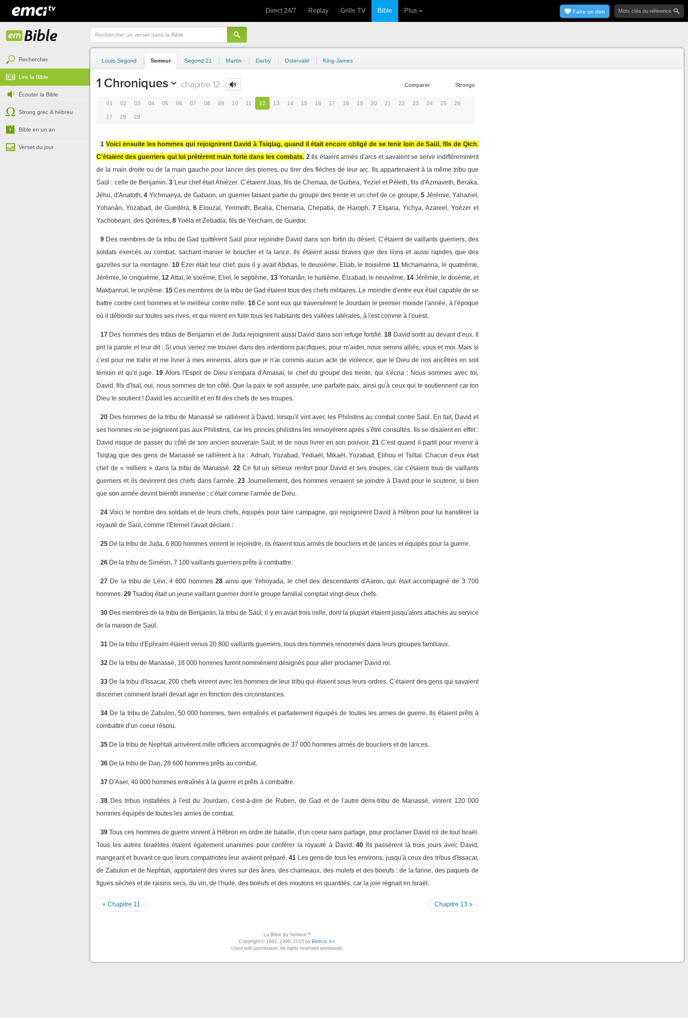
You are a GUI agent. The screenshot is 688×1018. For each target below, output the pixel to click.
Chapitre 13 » (453, 904)
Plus (411, 10)
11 (249, 103)
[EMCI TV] (34, 10)
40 (359, 844)
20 (374, 103)
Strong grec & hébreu (46, 112)
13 (276, 103)
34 (104, 713)
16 (318, 103)
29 (137, 117)
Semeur (160, 60)
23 (415, 103)
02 (123, 103)
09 (221, 103)
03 (137, 103)
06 (179, 103)
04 (151, 103)
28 (123, 117)
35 (104, 744)
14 (290, 103)
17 (332, 103)
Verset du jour (36, 147)
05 (165, 103)
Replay (318, 10)
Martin (234, 60)
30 (104, 612)
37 (104, 782)
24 (429, 103)
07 (193, 103)
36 (104, 763)
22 (402, 103)
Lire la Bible (33, 77)
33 (104, 681)
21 (388, 103)
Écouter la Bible (38, 94)
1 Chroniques (132, 83)
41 (292, 857)
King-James (338, 60)
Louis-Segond (119, 60)
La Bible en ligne (32, 36)
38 (104, 800)
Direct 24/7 (281, 10)
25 (443, 103)
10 (235, 103)
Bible (384, 10)
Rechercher (33, 59)
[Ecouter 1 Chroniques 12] (233, 84)
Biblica (319, 941)
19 (360, 103)
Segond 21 (198, 60)
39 (104, 832)
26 (457, 103)
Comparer (416, 85)
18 (346, 103)
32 (104, 662)
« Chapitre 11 (121, 904)
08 (207, 103)
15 (304, 103)
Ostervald (297, 60)
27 (109, 117)
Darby (263, 60)
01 (109, 103)
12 (262, 103)
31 (104, 644)
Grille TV (353, 10)
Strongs (464, 85)
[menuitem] (45, 60)
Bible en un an (37, 129)
